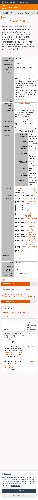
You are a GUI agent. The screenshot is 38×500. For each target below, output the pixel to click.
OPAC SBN (5, 13)
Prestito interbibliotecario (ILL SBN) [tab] (16, 312)
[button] (13, 21)
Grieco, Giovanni (30, 206)
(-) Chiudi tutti (7, 280)
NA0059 (31, 346)
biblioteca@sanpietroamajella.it (14, 352)
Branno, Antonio (30, 234)
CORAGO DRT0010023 (23, 104)
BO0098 (31, 334)
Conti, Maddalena (30, 208)
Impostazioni (15, 485)
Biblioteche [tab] (7, 308)
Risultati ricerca (30, 13)
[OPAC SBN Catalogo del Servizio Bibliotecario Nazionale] (4, 7)
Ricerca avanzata (17, 13)
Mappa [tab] (5, 316)
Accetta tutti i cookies (19, 491)
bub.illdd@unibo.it (10, 340)
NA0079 (31, 361)
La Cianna (18, 188)
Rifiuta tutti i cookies (19, 495)
